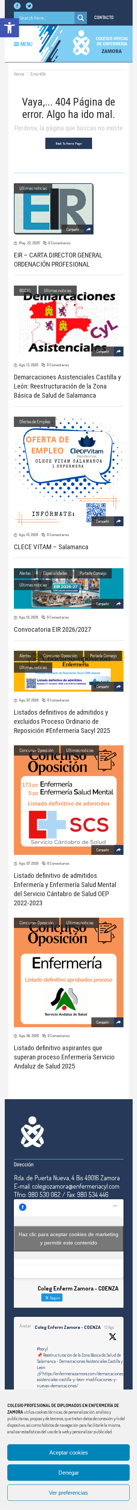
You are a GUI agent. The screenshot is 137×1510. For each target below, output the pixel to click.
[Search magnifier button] (81, 18)
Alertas (25, 573)
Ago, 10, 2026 (28, 534)
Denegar (68, 1472)
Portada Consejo (93, 573)
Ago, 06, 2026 (29, 1035)
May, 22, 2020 (29, 243)
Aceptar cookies (68, 1452)
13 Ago (109, 1327)
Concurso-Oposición (60, 655)
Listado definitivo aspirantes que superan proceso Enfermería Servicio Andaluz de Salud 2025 (64, 1057)
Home (19, 74)
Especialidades (55, 573)
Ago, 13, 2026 (28, 365)
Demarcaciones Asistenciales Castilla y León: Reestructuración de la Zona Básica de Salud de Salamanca (67, 386)
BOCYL (25, 290)
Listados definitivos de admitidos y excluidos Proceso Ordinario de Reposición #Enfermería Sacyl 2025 (62, 721)
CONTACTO (104, 17)
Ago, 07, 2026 (28, 700)
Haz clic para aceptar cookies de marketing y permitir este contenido (68, 1238)
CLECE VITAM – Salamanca (51, 547)
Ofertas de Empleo (34, 421)
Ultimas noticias (33, 188)
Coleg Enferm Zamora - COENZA (67, 1327)
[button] (9, 27)
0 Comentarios (59, 243)
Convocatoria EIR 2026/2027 (52, 629)
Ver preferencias (68, 1493)
